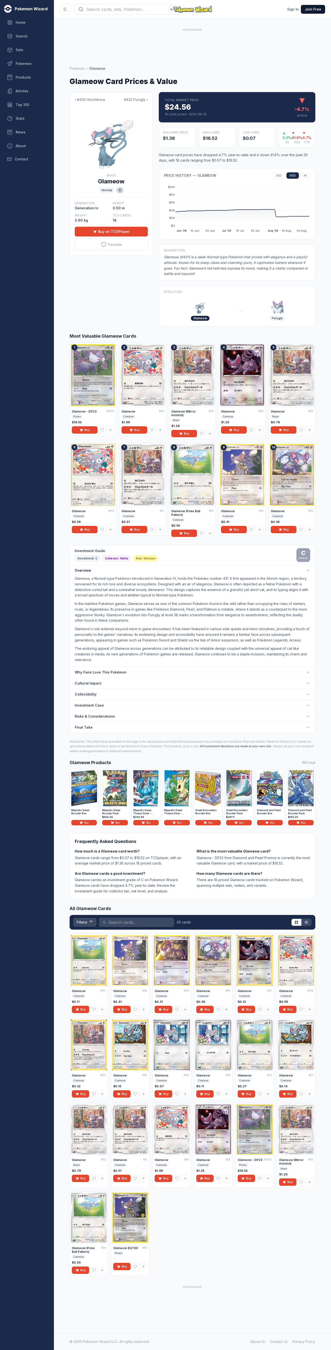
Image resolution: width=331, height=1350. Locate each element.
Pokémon (77, 68)
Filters (82, 922)
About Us (257, 1341)
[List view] (306, 922)
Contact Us (279, 1341)
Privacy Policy (304, 1341)
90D (293, 175)
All (305, 175)
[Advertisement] (192, 43)
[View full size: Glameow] (111, 138)
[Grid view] (296, 922)
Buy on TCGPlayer (114, 231)
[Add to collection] (110, 430)
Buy (87, 430)
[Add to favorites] (102, 430)
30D (279, 175)
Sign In (293, 9)
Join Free (313, 9)
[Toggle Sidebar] (65, 9)
